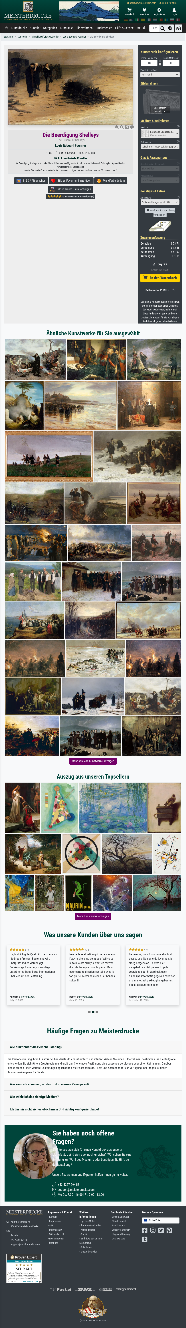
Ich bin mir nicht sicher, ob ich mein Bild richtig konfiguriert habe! (54, 1109)
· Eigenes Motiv (87, 1221)
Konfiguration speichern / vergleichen (162, 212)
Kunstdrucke (19, 28)
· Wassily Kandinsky (120, 1229)
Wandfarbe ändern (113, 180)
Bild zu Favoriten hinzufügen (73, 180)
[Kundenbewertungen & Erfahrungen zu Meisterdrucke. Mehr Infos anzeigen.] (24, 1268)
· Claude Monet (118, 1221)
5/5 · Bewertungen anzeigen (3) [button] (78, 196)
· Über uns (53, 1243)
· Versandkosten (87, 1229)
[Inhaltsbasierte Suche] (170, 28)
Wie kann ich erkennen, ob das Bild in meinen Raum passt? (50, 1084)
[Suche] (162, 28)
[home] (6, 27)
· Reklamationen (56, 1238)
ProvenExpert (22, 996)
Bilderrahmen (84, 28)
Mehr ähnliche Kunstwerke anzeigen (93, 761)
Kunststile (66, 28)
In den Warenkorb (162, 278)
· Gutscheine (85, 1247)
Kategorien (50, 28)
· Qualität (83, 1234)
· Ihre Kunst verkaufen (90, 1225)
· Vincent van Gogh (120, 1216)
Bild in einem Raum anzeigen (72, 189)
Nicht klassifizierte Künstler (45, 36)
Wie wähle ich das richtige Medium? (34, 1097)
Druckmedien (104, 28)
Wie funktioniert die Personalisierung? (36, 1047)
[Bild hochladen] (178, 28)
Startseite (8, 36)
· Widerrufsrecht (56, 1234)
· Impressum (54, 1221)
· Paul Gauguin (118, 1225)
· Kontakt (52, 1216)
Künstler (35, 28)
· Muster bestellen (88, 1251)
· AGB (51, 1225)
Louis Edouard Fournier (74, 36)
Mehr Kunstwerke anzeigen (93, 916)
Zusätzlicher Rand (148, 70)
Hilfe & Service (124, 28)
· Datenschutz (55, 1229)
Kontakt (141, 28)
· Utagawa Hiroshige (121, 1234)
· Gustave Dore (118, 1238)
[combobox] (160, 74)
